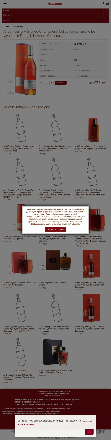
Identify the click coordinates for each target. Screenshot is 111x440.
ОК (89, 431)
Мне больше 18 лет (55, 229)
